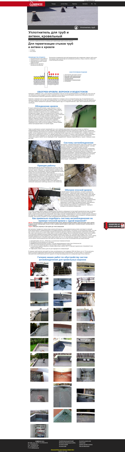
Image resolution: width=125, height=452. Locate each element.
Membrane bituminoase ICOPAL (67, 442)
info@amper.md (35, 447)
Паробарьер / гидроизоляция (72, 80)
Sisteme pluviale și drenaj (85, 444)
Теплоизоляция (69, 78)
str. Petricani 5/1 (44, 442)
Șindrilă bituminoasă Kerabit (66, 441)
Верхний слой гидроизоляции (73, 76)
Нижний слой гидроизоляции (72, 77)
